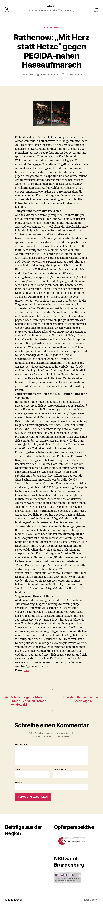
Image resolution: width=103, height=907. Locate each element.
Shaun (30, 74)
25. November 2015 (49, 74)
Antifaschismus (51, 27)
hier (26, 670)
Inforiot (51, 6)
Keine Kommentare (74, 74)
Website (18, 782)
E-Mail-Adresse (59, 769)
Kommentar (21, 744)
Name (17, 769)
